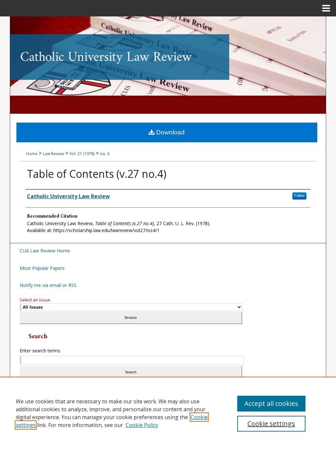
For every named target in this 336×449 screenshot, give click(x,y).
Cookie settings (271, 423)
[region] (168, 413)
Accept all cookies (271, 403)
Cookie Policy (142, 425)
